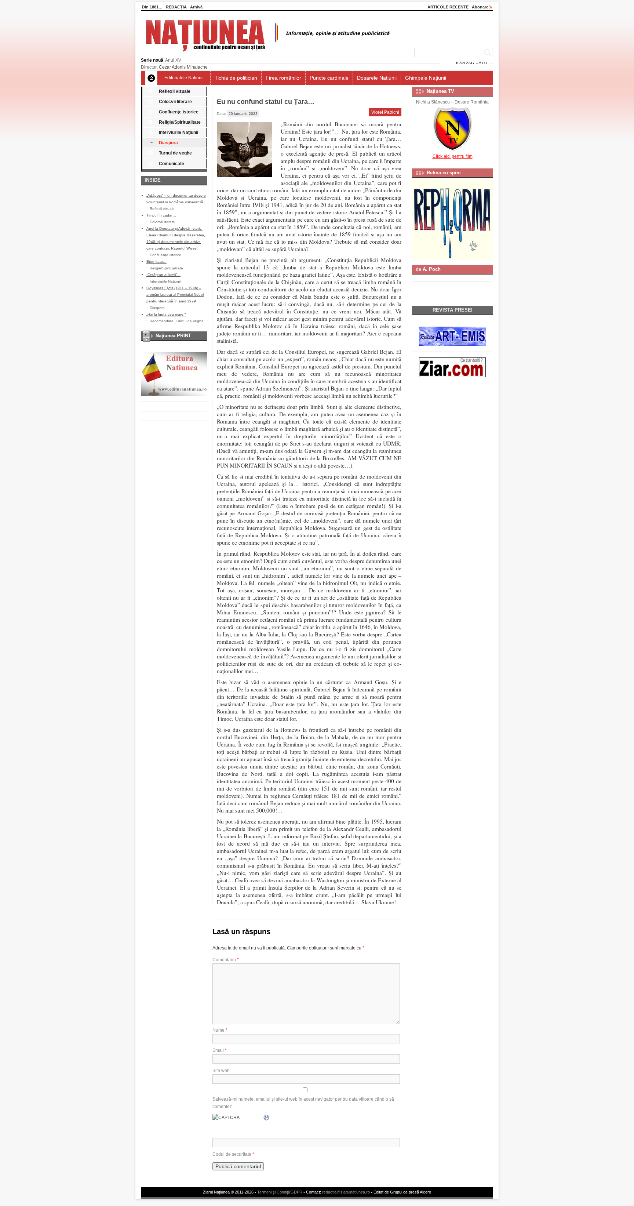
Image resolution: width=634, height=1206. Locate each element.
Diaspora (168, 142)
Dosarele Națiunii (377, 78)
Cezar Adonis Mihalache (183, 67)
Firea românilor (283, 78)
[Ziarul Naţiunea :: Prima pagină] (266, 53)
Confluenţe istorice (178, 112)
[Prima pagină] (151, 78)
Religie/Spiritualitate (180, 122)
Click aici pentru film (453, 156)
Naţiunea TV (440, 91)
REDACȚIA (176, 7)
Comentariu (225, 959)
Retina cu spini (444, 172)
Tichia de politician (236, 78)
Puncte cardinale (329, 78)
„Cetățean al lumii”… (163, 275)
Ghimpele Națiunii (425, 78)
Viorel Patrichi (385, 112)
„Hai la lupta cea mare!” (166, 314)
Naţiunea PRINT (173, 335)
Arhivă (196, 7)
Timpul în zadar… (161, 215)
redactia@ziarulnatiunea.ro (346, 1192)
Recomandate (162, 321)
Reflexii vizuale (174, 91)
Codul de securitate (231, 1154)
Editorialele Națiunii (184, 77)
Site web (221, 1070)
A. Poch (432, 269)
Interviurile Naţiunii (178, 132)
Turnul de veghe (175, 153)
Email (219, 1050)
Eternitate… (156, 261)
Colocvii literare (175, 101)
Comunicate (171, 163)
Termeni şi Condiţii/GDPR (279, 1192)
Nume (219, 1030)
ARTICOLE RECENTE (448, 7)
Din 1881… (152, 7)
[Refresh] (267, 1117)
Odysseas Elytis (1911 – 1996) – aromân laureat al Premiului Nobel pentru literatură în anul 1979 (175, 294)
